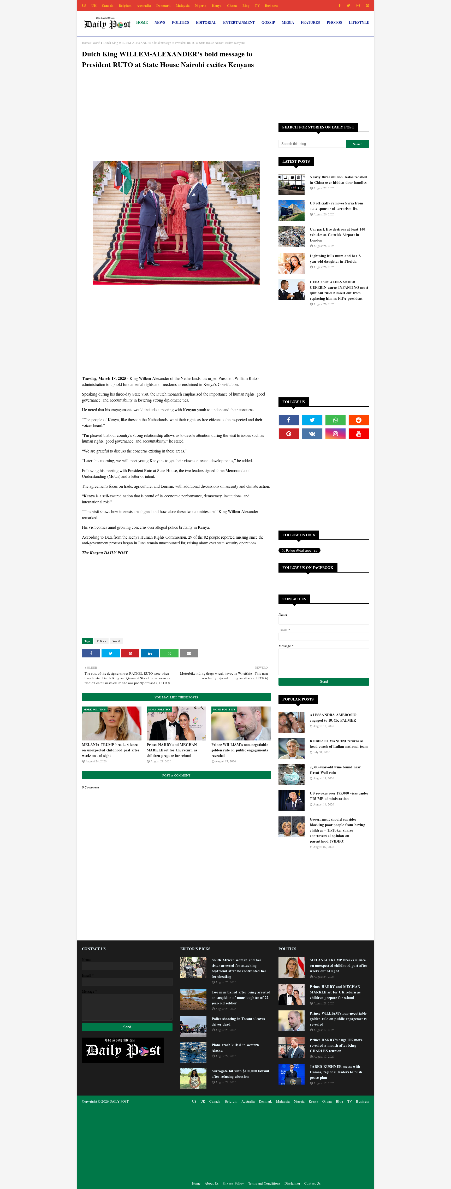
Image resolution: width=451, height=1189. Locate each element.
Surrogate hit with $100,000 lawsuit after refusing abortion (241, 1073)
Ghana (232, 5)
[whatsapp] (335, 420)
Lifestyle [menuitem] (359, 22)
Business (271, 5)
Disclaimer (292, 1183)
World (96, 42)
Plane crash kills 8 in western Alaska (235, 1047)
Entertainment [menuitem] (239, 22)
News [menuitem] (160, 22)
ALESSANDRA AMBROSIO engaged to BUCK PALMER (333, 717)
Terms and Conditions (264, 1183)
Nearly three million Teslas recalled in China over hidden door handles (338, 179)
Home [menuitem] (142, 22)
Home (86, 42)
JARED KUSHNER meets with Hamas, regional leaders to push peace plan (336, 1072)
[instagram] (358, 5)
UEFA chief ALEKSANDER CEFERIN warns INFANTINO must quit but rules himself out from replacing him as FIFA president (339, 290)
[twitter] (348, 5)
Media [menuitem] (288, 22)
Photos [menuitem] (334, 22)
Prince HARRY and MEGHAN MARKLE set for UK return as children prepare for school (172, 750)
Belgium (125, 5)
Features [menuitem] (310, 22)
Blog (246, 5)
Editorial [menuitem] (206, 22)
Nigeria (200, 5)
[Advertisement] (176, 120)
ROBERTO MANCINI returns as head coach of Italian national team (339, 743)
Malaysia (183, 5)
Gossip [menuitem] (268, 22)
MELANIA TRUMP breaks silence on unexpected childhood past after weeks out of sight (110, 750)
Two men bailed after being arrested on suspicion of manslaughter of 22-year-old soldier (241, 997)
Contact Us (312, 1183)
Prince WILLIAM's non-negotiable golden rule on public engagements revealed (239, 750)
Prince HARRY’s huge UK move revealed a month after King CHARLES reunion (336, 1045)
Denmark (163, 5)
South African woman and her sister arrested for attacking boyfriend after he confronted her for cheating (239, 968)
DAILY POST (119, 1101)
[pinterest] (366, 5)
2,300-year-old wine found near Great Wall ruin (335, 769)
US (84, 5)
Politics (101, 641)
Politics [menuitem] (180, 22)
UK (93, 5)
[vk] (312, 433)
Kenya (217, 5)
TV (257, 5)
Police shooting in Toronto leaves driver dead (238, 1021)
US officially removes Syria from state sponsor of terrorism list (336, 205)
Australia (144, 5)
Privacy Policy (233, 1183)
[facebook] (339, 5)
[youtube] (358, 433)
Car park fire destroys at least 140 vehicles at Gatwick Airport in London (337, 234)
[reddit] (358, 420)
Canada (108, 5)
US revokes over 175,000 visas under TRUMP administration (339, 795)
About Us (211, 1183)
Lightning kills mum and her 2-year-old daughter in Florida (335, 258)
